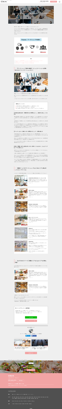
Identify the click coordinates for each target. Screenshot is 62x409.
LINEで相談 (31, 317)
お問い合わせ (54, 1)
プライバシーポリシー (21, 385)
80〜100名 (26, 403)
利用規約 (9, 385)
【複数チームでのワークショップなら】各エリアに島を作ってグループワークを (27, 61)
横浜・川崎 (36, 398)
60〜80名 (23, 403)
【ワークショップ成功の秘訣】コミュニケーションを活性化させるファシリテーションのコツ (29, 60)
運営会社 (26, 385)
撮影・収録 (25, 394)
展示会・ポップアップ (20, 394)
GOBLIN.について (10, 383)
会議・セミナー (14, 394)
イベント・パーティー (30, 394)
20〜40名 (16, 403)
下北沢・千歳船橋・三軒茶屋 (16, 398)
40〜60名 (19, 403)
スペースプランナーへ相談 (31, 320)
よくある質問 (16, 383)
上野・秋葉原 (28, 398)
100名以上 (30, 403)
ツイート (28, 335)
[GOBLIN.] (4, 2)
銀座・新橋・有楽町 (23, 398)
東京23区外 (32, 398)
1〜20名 (13, 403)
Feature (31, 16)
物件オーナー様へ (21, 383)
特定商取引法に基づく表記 (14, 385)
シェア (34, 335)
